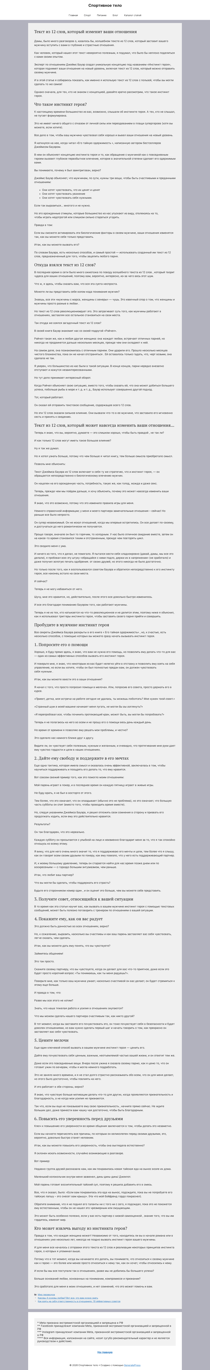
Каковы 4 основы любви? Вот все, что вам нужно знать (68, 1298)
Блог (115, 15)
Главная (73, 15)
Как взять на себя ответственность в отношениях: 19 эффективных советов (79, 1301)
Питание (102, 15)
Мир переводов (46, 1294)
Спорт (87, 15)
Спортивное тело (105, 5)
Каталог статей (132, 15)
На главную (105, 1352)
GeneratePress (132, 1365)
